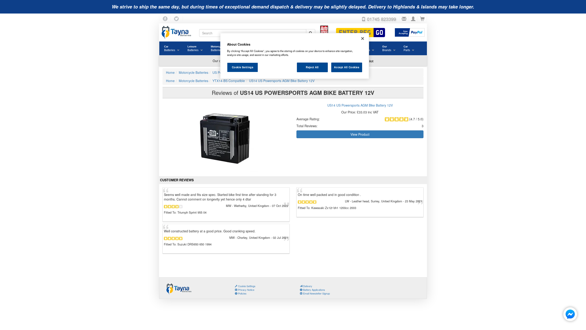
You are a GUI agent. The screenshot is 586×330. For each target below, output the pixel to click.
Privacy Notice (245, 290)
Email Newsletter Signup (316, 293)
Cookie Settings (242, 67)
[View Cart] (422, 19)
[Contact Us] (404, 19)
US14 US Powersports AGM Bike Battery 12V (360, 105)
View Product (359, 134)
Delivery (307, 286)
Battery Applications (313, 290)
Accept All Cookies (346, 67)
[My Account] (413, 19)
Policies (242, 293)
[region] (294, 56)
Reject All (312, 67)
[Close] (363, 38)
